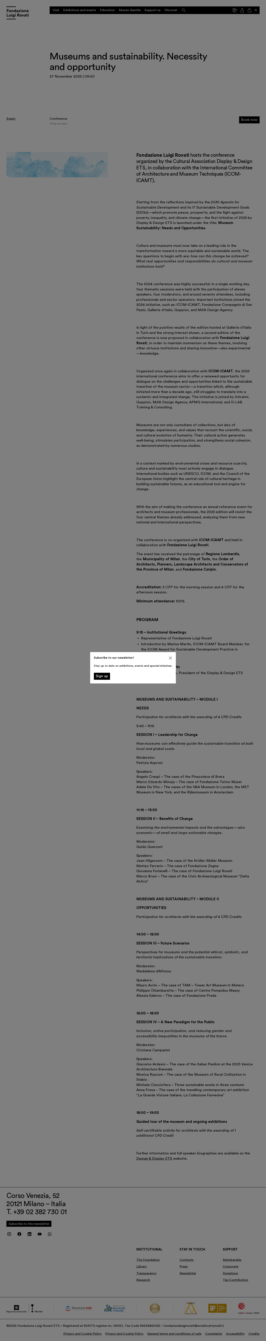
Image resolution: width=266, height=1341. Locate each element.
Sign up (102, 676)
